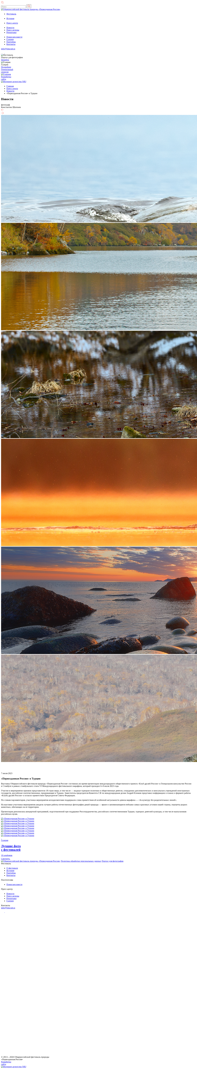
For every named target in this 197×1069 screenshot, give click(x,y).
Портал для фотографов (112, 861)
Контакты (10, 44)
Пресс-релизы (12, 30)
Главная (10, 86)
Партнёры (11, 42)
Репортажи (11, 32)
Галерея (10, 39)
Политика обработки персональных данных (81, 861)
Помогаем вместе (14, 37)
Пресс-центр (12, 23)
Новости (10, 27)
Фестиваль (11, 14)
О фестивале (12, 868)
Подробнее (6, 67)
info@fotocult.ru (8, 49)
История (10, 18)
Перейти (5, 60)
